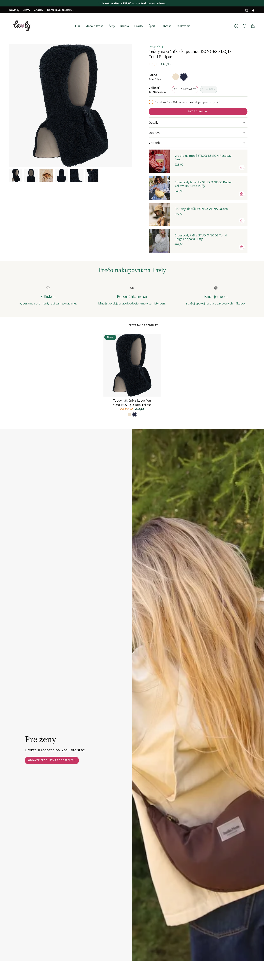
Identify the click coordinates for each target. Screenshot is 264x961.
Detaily (153, 122)
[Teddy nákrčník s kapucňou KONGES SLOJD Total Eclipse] (132, 365)
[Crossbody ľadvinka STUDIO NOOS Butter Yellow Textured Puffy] (159, 188)
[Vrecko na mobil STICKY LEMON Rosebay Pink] (159, 161)
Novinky (14, 9)
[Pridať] (242, 167)
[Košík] (253, 26)
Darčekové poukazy (59, 9)
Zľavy (26, 9)
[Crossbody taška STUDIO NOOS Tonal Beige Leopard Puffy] (159, 241)
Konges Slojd (157, 46)
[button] (77, 26)
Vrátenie (155, 143)
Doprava (154, 133)
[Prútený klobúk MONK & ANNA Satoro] (159, 214)
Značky (38, 9)
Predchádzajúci (9, 105)
